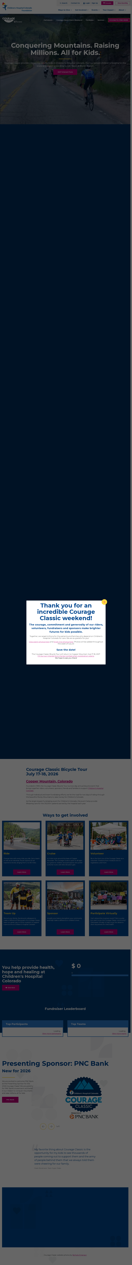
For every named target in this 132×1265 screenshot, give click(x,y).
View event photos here (39, 642)
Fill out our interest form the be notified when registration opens (66, 656)
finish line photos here (63, 642)
